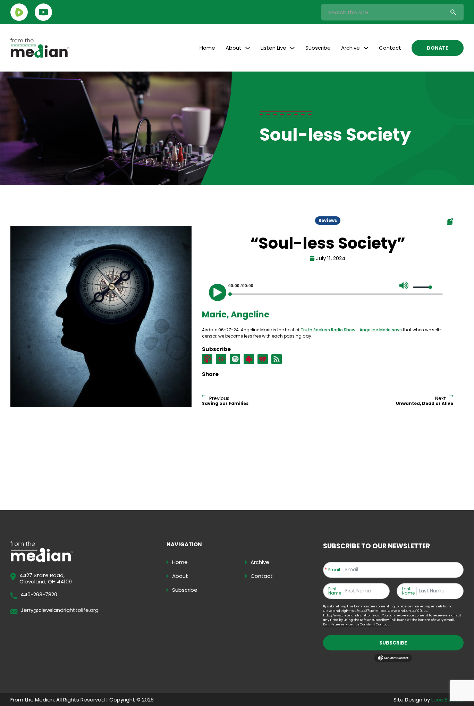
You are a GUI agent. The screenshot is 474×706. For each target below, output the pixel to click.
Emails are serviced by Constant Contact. (356, 624)
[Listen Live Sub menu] (292, 48)
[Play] (217, 292)
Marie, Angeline (235, 314)
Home (207, 48)
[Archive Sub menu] (366, 48)
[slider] (422, 287)
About (234, 48)
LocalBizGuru (447, 699)
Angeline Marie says (380, 330)
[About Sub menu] (247, 48)
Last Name (408, 591)
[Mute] (403, 285)
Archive (350, 48)
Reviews (328, 220)
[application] (327, 291)
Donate (437, 47)
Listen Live (273, 48)
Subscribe (318, 48)
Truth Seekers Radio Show (328, 330)
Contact (390, 48)
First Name (334, 591)
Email (334, 570)
